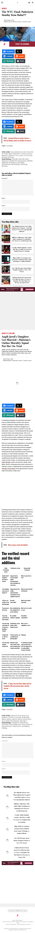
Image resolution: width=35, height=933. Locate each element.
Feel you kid (29, 152)
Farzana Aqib (17, 717)
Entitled (10, 717)
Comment (5, 178)
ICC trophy (5, 153)
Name (4, 198)
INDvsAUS (16, 153)
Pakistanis (12, 155)
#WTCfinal (4, 166)
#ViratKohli (21, 162)
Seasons (21, 155)
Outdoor (9, 719)
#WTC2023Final (6, 164)
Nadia (27, 717)
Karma (30, 153)
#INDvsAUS (5, 162)
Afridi (19, 715)
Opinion (4, 719)
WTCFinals (11, 157)
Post (16, 155)
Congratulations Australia (18, 152)
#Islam (24, 724)
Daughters (5, 717)
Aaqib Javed (14, 715)
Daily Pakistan (6, 462)
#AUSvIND (15, 159)
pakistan (14, 719)
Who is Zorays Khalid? (17, 920)
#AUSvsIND (21, 159)
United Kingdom (14, 721)
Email (4, 206)
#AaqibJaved (15, 722)
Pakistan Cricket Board (8, 468)
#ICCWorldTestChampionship (18, 161)
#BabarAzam (5, 161)
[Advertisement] (17, 310)
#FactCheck (5, 724)
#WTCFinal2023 (15, 164)
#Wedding (4, 728)
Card (27, 715)
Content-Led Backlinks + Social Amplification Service (18, 924)
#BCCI (27, 159)
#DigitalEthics (24, 722)
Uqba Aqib (22, 721)
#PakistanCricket (7, 726)
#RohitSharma (13, 162)
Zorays (18, 930)
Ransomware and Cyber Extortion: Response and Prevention (17, 928)
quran (3, 721)
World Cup (4, 157)
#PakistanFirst (16, 726)
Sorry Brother (28, 155)
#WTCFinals (24, 164)
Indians (10, 153)
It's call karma (24, 153)
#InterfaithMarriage (15, 724)
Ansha (23, 715)
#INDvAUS (29, 161)
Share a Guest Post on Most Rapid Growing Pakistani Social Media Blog (18, 922)
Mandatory (5, 155)
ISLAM (23, 717)
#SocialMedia (25, 726)
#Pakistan (29, 724)
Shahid (8, 721)
